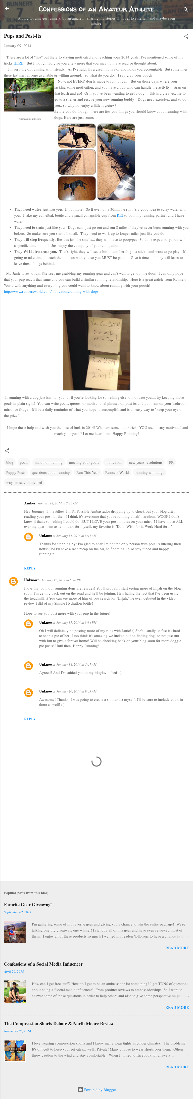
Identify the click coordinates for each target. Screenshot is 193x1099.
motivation (114, 462)
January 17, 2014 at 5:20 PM (61, 580)
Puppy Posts (15, 472)
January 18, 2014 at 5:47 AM (76, 664)
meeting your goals (84, 462)
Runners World (117, 472)
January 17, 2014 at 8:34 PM (76, 622)
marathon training (49, 462)
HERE (18, 63)
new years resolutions (146, 462)
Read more (177, 948)
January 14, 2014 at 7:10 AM (58, 503)
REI (120, 215)
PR (171, 462)
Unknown (47, 535)
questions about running (51, 472)
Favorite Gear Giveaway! (28, 904)
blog (9, 462)
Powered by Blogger (99, 1089)
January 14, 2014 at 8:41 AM (76, 535)
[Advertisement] (96, 838)
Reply (30, 568)
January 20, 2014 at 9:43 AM (76, 691)
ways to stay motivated (24, 482)
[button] (186, 37)
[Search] (186, 10)
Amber (30, 503)
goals (24, 462)
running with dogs (149, 472)
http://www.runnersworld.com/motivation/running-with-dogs (51, 291)
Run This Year (87, 472)
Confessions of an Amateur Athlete (96, 8)
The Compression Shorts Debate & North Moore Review (59, 1023)
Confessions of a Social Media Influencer (43, 964)
